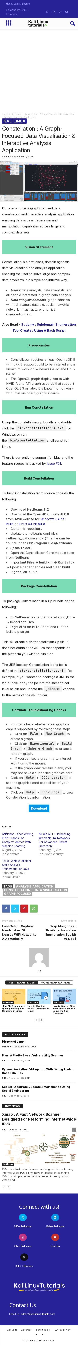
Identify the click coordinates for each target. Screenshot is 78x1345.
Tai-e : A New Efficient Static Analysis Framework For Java (16, 864)
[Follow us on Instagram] (60, 11)
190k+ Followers (55, 1226)
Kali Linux (16, 114)
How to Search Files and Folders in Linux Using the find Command (64, 1010)
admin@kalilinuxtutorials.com (38, 1314)
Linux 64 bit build (32, 524)
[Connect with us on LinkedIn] (54, 11)
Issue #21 (54, 463)
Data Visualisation (50, 890)
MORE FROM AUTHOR (55, 982)
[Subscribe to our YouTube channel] (66, 11)
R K (7, 156)
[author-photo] (39, 957)
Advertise (26, 1329)
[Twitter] (15, 909)
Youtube (55, 1246)
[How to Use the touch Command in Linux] (39, 996)
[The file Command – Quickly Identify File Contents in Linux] (13, 996)
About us (12, 1329)
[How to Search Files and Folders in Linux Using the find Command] (64, 996)
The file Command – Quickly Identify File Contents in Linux (13, 1008)
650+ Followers (23, 1226)
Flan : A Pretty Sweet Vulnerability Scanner (32, 1055)
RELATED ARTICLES (22, 982)
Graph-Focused (17, 894)
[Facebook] (6, 909)
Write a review (63, 1329)
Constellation (17, 890)
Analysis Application (34, 886)
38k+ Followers (24, 1266)
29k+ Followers (23, 1246)
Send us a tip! (43, 1329)
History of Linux (13, 1041)
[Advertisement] (39, 69)
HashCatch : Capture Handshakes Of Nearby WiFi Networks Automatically (19, 932)
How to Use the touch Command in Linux (38, 1008)
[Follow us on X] (47, 11)
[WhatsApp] (34, 909)
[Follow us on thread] (24, 1257)
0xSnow (6, 1046)
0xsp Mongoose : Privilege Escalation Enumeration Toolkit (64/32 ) (60, 932)
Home (5, 114)
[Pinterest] (24, 909)
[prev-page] (37, 1020)
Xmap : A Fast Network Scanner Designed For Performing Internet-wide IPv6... (39, 1119)
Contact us (39, 1334)
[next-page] (41, 1020)
